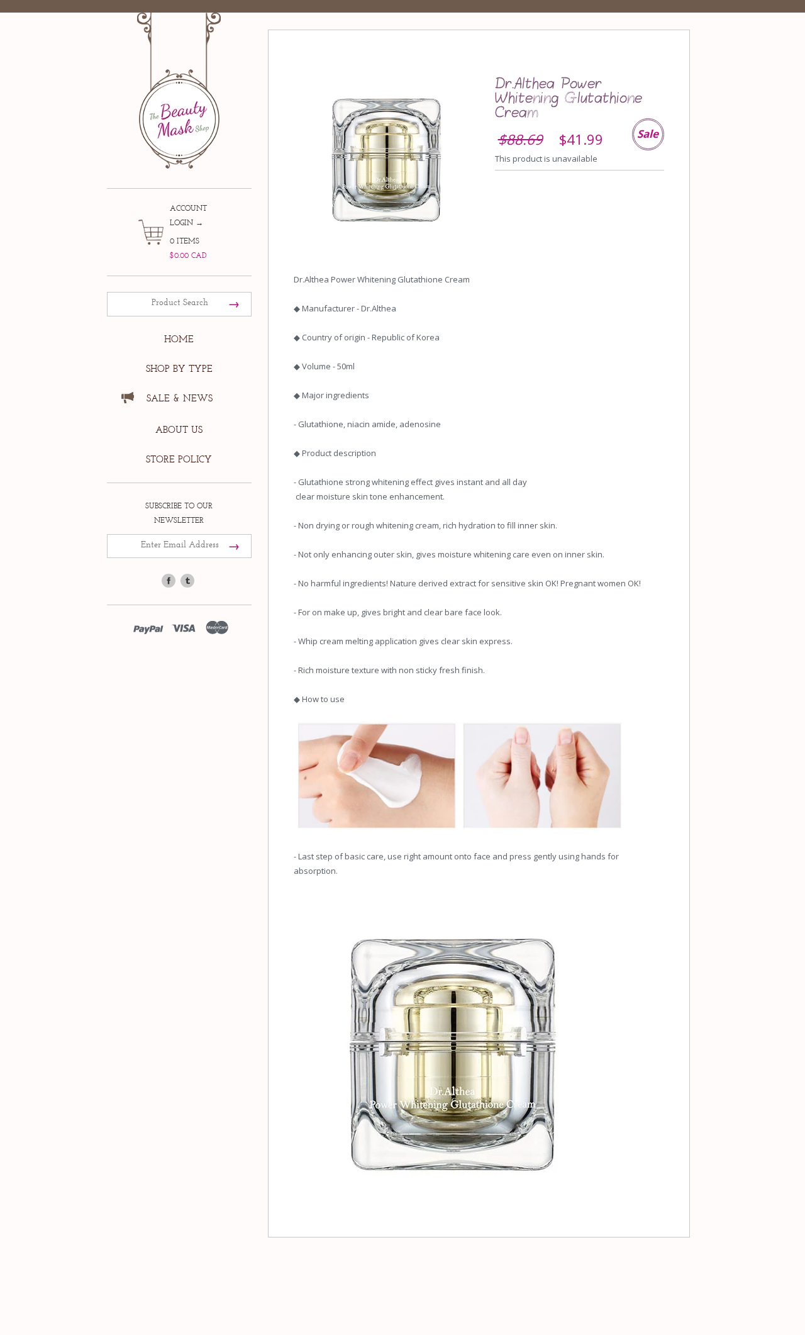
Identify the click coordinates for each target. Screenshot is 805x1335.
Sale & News (180, 398)
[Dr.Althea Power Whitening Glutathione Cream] (386, 157)
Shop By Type (179, 369)
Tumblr (187, 581)
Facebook (168, 581)
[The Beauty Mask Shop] (179, 81)
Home (179, 339)
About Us (179, 430)
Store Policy (179, 459)
